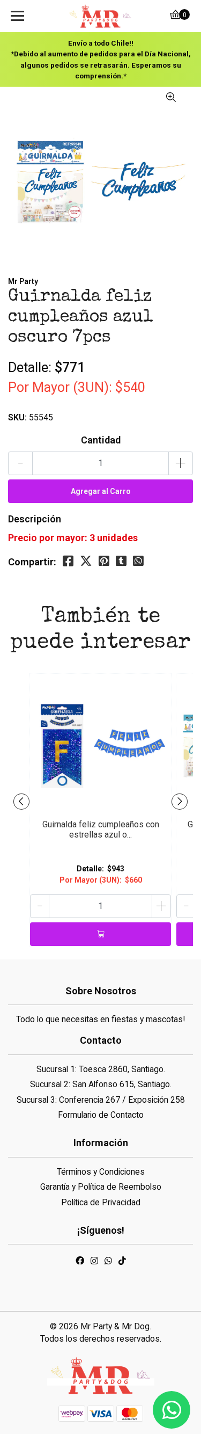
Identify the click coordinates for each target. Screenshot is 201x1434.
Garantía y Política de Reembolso (100, 1187)
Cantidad (101, 440)
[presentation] (21, 802)
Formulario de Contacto (101, 1115)
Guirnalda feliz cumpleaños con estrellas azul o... (100, 829)
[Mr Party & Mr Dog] (100, 16)
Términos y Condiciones (101, 1172)
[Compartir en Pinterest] (104, 561)
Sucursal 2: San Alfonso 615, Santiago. (101, 1084)
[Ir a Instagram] (94, 1262)
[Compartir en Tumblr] (121, 561)
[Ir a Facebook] (80, 1262)
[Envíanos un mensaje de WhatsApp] (171, 1410)
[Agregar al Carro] (100, 934)
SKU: (17, 417)
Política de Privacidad (100, 1202)
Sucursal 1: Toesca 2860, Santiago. (100, 1069)
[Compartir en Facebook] (68, 561)
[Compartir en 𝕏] (86, 561)
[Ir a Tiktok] (122, 1262)
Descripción (34, 519)
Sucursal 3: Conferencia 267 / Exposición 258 (101, 1100)
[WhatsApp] (108, 1262)
